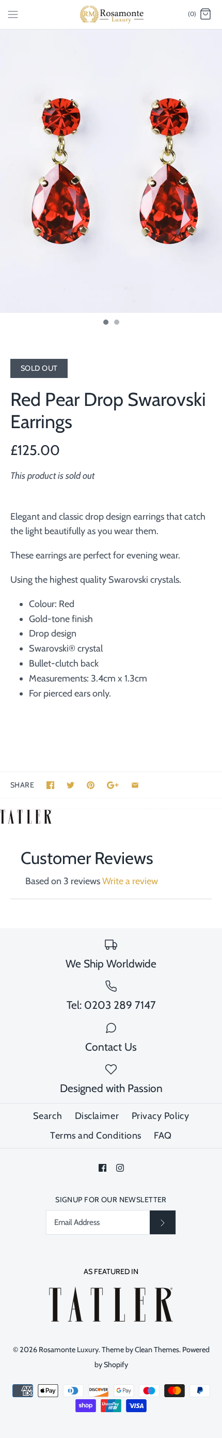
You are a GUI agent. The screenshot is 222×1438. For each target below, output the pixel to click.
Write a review (130, 881)
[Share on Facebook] (50, 785)
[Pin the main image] (90, 785)
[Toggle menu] (13, 14)
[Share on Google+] (113, 785)
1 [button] (105, 323)
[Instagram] (120, 1168)
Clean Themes (157, 1349)
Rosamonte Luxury (69, 1349)
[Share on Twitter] (70, 785)
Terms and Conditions (95, 1135)
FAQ (163, 1135)
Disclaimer (97, 1116)
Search (47, 1116)
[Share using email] (135, 785)
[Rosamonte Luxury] (111, 14)
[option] (111, 171)
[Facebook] (102, 1168)
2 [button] (116, 323)
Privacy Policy (160, 1116)
